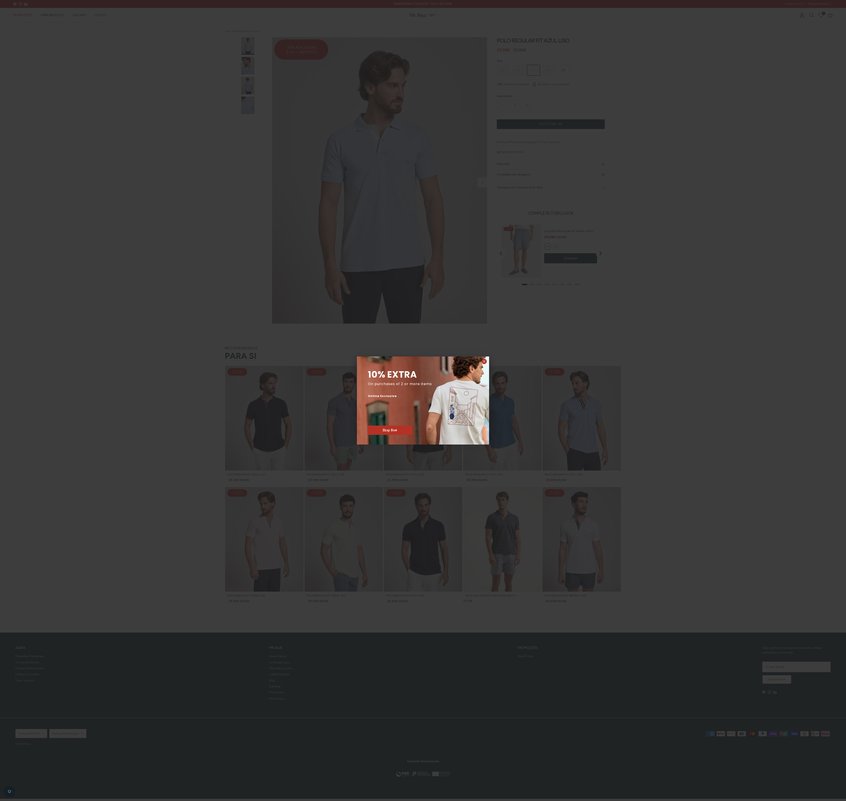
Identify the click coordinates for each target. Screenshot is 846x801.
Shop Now (390, 430)
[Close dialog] (484, 361)
